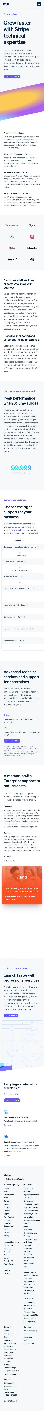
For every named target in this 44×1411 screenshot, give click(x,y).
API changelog (29, 1312)
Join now (7, 1155)
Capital (6, 1201)
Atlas (6, 1191)
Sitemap (7, 1364)
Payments (10, 861)
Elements (7, 1220)
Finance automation (31, 1207)
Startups (27, 1191)
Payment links (9, 1245)
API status (28, 1309)
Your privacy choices (12, 1371)
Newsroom (28, 1337)
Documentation (30, 1302)
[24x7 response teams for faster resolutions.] (25, 562)
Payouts (7, 1251)
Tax (5, 1267)
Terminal (7, 1270)
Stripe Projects (30, 1318)
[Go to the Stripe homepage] (6, 1175)
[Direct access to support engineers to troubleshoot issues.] (38, 547)
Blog (5, 1337)
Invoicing (7, 1232)
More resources (10, 1374)
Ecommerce (28, 1201)
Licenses (7, 1361)
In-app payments (30, 1214)
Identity (7, 1229)
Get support (8, 1383)
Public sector (29, 1263)
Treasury (7, 1273)
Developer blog (30, 1321)
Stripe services (27, 472)
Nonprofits (28, 1254)
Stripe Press (28, 1340)
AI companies (29, 1230)
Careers (27, 1334)
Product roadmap (30, 1330)
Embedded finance (31, 1204)
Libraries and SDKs (31, 1315)
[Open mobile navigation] (39, 4)
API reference (29, 1305)
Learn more (10, 1015)
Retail (26, 1267)
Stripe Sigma (9, 1264)
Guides (6, 1330)
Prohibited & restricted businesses (8, 1355)
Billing (6, 1198)
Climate (7, 1207)
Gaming (27, 1236)
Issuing (6, 1235)
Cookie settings (10, 1367)
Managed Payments (11, 1242)
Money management (32, 1220)
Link (5, 1239)
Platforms (28, 1223)
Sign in (6, 1125)
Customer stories (10, 1334)
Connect (7, 1210)
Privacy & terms (10, 1349)
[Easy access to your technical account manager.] (23, 641)
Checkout (7, 1204)
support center (20, 530)
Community (8, 1340)
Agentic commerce (31, 1194)
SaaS (26, 1226)
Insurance (27, 1245)
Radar (6, 1255)
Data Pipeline (9, 1217)
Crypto (6, 1214)
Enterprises (28, 1188)
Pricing (6, 1188)
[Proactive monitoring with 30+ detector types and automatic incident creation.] (21, 576)
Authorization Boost (11, 1194)
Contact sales (11, 76)
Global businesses (31, 1210)
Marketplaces (29, 1217)
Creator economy (31, 1233)
